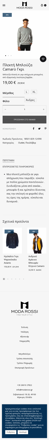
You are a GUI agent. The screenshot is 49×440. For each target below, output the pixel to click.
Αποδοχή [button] (23, 432)
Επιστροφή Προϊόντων (24, 367)
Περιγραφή (8, 160)
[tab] (24, 160)
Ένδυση (24, 327)
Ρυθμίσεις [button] (11, 432)
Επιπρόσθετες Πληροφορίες (18, 166)
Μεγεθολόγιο (24, 354)
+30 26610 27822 (24, 385)
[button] (4, 279)
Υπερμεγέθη (24, 341)
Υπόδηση (24, 332)
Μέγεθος (8, 93)
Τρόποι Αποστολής (24, 358)
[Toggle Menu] (4, 5)
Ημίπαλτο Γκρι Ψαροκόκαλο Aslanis (11, 259)
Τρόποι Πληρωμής (24, 363)
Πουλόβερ (30, 142)
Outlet (21, 142)
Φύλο (6, 101)
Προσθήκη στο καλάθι (24, 119)
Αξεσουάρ (24, 336)
